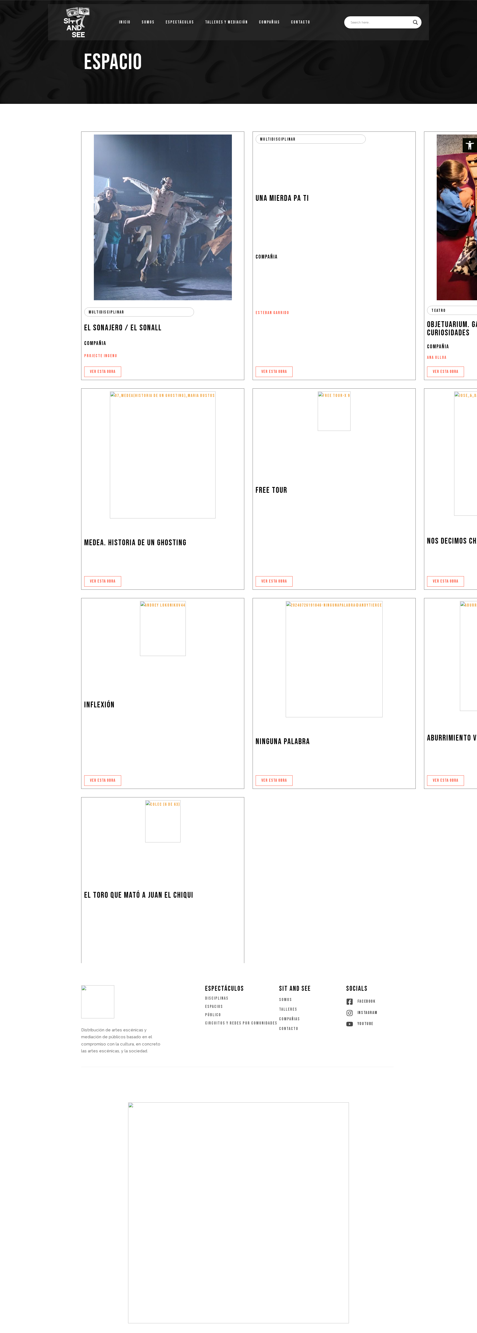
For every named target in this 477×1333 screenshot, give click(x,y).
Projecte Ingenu (100, 356)
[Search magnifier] (415, 22)
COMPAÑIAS (269, 22)
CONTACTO (300, 22)
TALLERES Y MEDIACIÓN (226, 22)
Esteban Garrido (272, 312)
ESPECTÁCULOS (180, 22)
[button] (470, 145)
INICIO (125, 22)
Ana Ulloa (437, 357)
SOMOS (148, 22)
